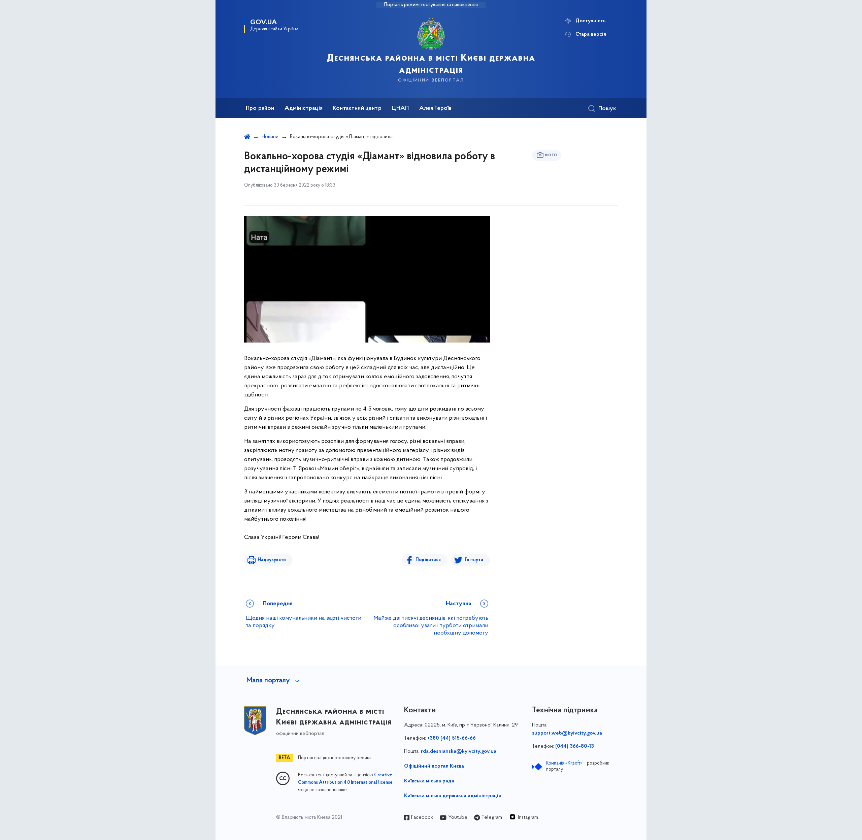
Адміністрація (304, 108)
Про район (260, 108)
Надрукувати (272, 559)
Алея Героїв (435, 108)
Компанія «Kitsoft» (564, 763)
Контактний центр (357, 108)
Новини (270, 136)
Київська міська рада (429, 781)
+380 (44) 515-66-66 (451, 738)
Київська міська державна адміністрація (452, 796)
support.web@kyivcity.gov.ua (567, 733)
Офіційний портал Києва (434, 766)
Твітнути (473, 559)
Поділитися (428, 559)
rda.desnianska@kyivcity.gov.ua (458, 751)
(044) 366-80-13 (574, 746)
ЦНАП (400, 108)
